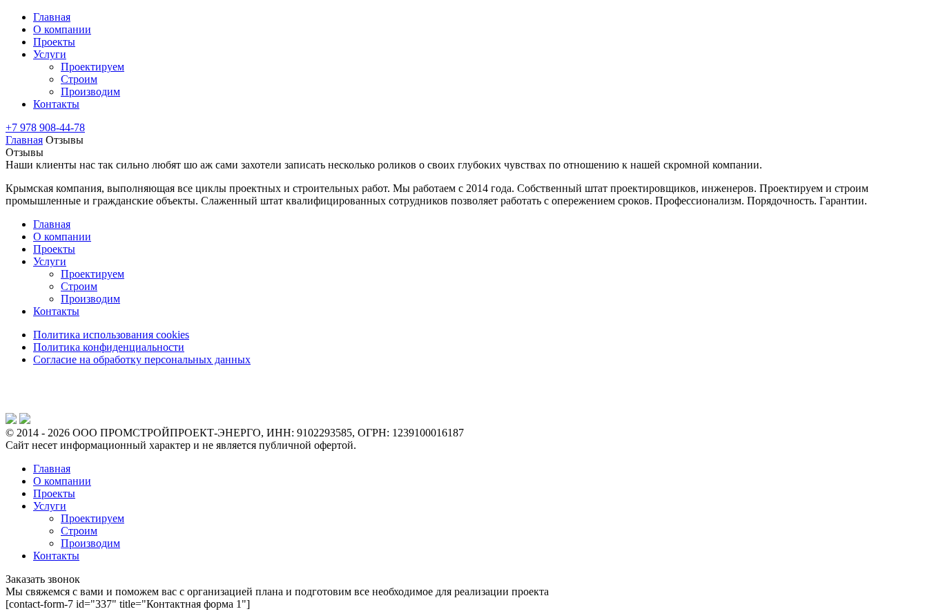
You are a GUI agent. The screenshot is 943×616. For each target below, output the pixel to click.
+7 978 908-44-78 (45, 127)
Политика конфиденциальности (108, 347)
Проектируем (92, 67)
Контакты (56, 104)
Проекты (54, 42)
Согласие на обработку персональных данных (142, 359)
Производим (90, 91)
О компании (62, 29)
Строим (79, 79)
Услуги (49, 54)
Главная (51, 17)
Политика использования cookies (111, 334)
